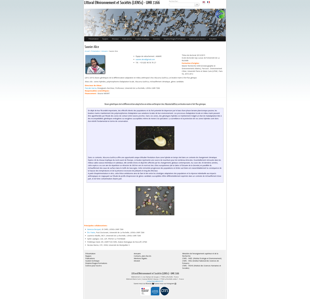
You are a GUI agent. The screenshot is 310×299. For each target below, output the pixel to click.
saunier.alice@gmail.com (145, 59)
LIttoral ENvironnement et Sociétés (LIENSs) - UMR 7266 (122, 3)
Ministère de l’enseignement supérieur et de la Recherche (200, 254)
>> (197, 4)
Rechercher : (174, 1)
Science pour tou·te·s (197, 39)
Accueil (87, 51)
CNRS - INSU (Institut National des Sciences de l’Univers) (200, 262)
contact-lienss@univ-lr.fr (155, 281)
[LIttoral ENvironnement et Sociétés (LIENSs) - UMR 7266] (204, 2)
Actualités (213, 39)
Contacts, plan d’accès (142, 256)
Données (156, 39)
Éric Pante (91, 232)
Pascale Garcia (90, 88)
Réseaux (115, 39)
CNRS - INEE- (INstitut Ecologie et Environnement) (202, 258)
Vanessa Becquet (94, 229)
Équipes (105, 39)
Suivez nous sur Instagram (164, 283)
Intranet (137, 261)
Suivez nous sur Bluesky (143, 283)
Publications (127, 39)
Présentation (94, 39)
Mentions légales (140, 258)
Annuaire (104, 51)
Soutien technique (142, 39)
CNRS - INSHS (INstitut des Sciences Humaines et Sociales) (201, 266)
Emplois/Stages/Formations (175, 39)
